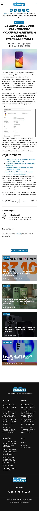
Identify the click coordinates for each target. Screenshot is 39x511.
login (19, 234)
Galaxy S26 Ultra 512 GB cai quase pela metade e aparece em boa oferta (9, 467)
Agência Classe (24, 502)
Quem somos (26, 448)
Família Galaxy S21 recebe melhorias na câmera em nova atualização (19, 173)
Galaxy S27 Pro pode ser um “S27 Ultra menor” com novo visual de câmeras (9, 414)
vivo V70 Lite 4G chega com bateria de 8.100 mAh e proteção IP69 (28, 430)
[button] (36, 3)
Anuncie (24, 445)
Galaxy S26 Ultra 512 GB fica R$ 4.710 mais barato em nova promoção (9, 422)
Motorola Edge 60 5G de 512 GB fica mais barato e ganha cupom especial (28, 414)
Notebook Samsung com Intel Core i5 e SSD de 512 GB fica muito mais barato (9, 460)
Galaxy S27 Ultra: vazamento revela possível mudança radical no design (8, 430)
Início (6, 14)
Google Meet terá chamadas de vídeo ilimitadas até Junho (19, 169)
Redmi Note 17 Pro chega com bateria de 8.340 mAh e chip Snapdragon (9, 406)
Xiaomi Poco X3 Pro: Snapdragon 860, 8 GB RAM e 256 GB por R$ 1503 (20, 160)
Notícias (19, 22)
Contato (24, 442)
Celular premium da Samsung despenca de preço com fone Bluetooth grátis (9, 452)
